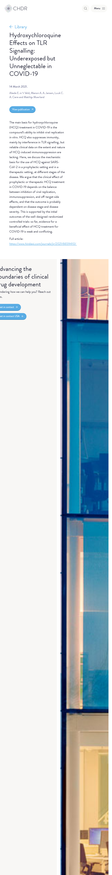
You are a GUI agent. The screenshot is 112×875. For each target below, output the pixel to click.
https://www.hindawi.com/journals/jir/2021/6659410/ (43, 243)
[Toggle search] (85, 8)
